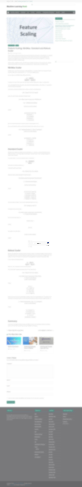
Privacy (47, 245)
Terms (48, 245)
